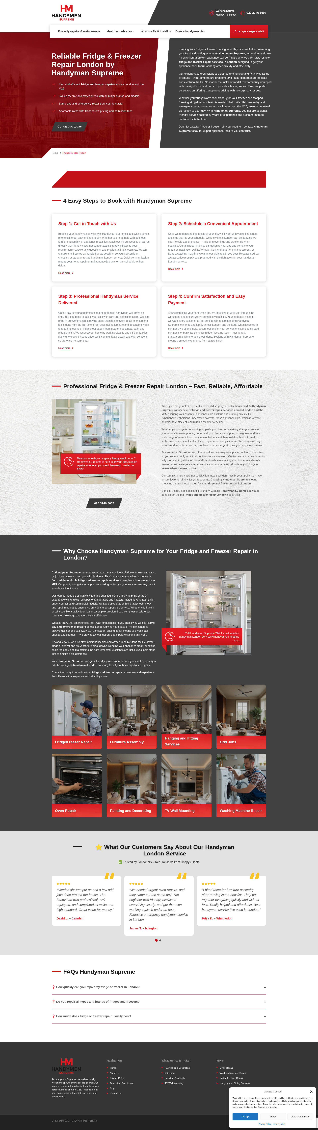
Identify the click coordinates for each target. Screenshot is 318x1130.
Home (113, 1067)
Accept (245, 1116)
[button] (311, 1091)
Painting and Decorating (177, 1067)
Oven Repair (226, 1067)
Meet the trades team (120, 31)
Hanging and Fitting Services (235, 1083)
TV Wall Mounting (174, 1083)
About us (114, 1073)
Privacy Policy (265, 1124)
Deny (273, 1116)
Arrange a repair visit (249, 31)
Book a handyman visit (190, 31)
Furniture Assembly (175, 1078)
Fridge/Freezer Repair (231, 1078)
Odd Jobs (170, 1073)
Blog (112, 1088)
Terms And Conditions (121, 1083)
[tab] (156, 940)
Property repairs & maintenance (79, 31)
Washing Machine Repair (233, 1073)
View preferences (300, 1116)
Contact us (115, 1093)
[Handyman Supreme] (66, 13)
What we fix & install (154, 31)
